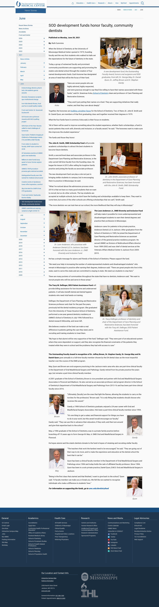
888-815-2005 (61, 598)
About (110, 3)
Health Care (91, 3)
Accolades (22, 32)
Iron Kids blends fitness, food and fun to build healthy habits (32, 105)
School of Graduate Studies (37, 541)
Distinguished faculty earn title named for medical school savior (32, 176)
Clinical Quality (60, 528)
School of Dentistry (101, 93)
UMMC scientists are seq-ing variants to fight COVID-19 (31, 209)
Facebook (113, 534)
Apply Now (32, 526)
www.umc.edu (45, 591)
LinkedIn (113, 545)
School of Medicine (34, 548)
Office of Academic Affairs (37, 533)
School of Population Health (37, 554)
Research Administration (89, 533)
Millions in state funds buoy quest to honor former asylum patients (32, 162)
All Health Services (61, 523)
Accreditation (32, 523)
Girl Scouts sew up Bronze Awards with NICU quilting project (30, 119)
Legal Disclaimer (139, 528)
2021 (136, 10)
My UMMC (5, 537)
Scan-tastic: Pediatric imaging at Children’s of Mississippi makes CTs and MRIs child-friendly (32, 137)
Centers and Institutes (88, 523)
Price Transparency (61, 537)
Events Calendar (113, 526)
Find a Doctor (59, 531)
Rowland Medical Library (36, 536)
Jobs (3, 534)
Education (79, 3)
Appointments (134, 3)
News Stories (31, 10)
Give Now (5, 528)
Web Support (138, 539)
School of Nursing (34, 551)
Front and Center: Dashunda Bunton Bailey (31, 196)
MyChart (124, 3)
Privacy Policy (139, 534)
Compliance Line (139, 523)
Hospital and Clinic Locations (64, 534)
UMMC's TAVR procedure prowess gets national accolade (32, 170)
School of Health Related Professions (36, 545)
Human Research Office (89, 526)
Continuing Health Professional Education (38, 529)
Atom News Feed (116, 551)
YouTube (113, 540)
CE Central (5, 523)
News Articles (24, 59)
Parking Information (8, 539)
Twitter (112, 537)
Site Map (5, 542)
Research (101, 3)
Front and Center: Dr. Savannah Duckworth (32, 111)
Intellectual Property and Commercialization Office (89, 529)
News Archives (24, 29)
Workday (5, 545)
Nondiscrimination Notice (142, 531)
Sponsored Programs (88, 536)
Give (116, 3)
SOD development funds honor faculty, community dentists (32, 203)
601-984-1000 (60, 595)
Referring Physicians (62, 539)
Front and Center (24, 35)
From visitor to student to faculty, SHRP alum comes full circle (32, 146)
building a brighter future (81, 111)
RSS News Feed (115, 548)
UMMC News (112, 528)
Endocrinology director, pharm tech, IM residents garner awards (32, 90)
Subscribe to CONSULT (115, 531)
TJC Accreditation (140, 537)
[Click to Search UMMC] (142, 3)
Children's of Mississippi (63, 526)
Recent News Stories (26, 25)
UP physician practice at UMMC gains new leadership (32, 154)
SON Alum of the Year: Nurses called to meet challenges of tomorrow (31, 128)
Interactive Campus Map (10, 531)
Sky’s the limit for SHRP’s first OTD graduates (31, 190)
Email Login (6, 526)
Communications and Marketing (118, 523)
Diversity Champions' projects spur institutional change (31, 98)
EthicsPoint (138, 526)
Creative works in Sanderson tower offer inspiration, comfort (32, 183)
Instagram (114, 542)
